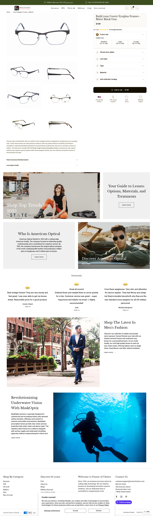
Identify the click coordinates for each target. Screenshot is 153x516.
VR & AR (71, 8)
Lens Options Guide (48, 492)
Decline (98, 511)
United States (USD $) (11, 513)
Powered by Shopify (128, 512)
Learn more (126, 205)
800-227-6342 (121, 484)
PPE (63, 8)
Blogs (43, 487)
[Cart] (132, 8)
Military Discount (47, 490)
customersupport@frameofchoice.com (130, 481)
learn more (69, 2)
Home (8, 12)
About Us (44, 484)
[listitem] (58, 2)
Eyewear (55, 8)
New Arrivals (99, 8)
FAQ (89, 8)
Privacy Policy (104, 505)
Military (81, 8)
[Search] (137, 8)
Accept (75, 511)
